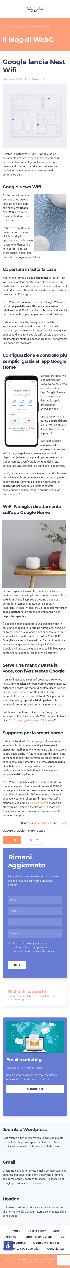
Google (63, 823)
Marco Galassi (42, 823)
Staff (56, 1231)
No (36, 840)
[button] (4, 9)
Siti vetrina (18, 1243)
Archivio (11, 1237)
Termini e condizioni (38, 1237)
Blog (45, 79)
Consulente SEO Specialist (21, 1249)
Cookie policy (36, 1231)
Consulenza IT (57, 1249)
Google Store (38, 803)
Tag (62, 1237)
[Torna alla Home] (35, 9)
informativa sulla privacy (39, 951)
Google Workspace (46, 1243)
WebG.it (26, 1259)
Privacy (15, 1231)
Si (14, 840)
